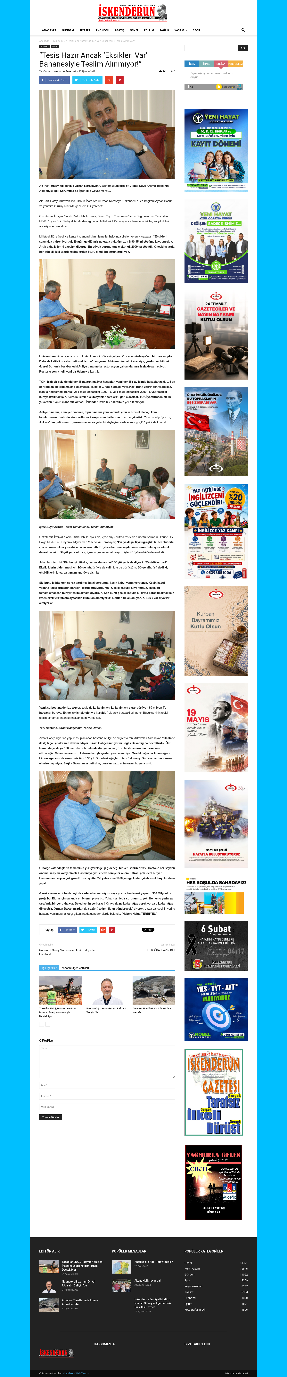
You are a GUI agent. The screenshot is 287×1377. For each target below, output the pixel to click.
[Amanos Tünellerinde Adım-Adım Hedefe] (154, 990)
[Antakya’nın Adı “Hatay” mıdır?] (121, 1267)
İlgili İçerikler (49, 968)
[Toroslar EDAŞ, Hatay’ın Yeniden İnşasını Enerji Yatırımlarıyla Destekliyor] (60, 990)
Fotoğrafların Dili (195, 1309)
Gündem (68, 30)
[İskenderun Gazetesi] (143, 13)
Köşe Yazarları (193, 1286)
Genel (134, 30)
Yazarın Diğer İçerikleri (75, 968)
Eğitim (149, 30)
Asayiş (119, 30)
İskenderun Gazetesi (64, 71)
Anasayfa (49, 30)
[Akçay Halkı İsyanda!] (121, 1285)
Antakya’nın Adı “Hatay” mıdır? (154, 1261)
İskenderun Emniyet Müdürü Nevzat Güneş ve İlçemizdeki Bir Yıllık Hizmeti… (153, 1303)
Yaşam (179, 30)
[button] (243, 30)
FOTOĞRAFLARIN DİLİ (161, 950)
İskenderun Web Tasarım (76, 1373)
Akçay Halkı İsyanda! (148, 1280)
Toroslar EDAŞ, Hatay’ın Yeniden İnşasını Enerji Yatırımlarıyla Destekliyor (57, 1012)
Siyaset (85, 30)
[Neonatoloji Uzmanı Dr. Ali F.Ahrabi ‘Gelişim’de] (107, 990)
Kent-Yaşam (192, 1268)
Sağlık (164, 30)
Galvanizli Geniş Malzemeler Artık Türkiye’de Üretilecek (67, 952)
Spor (196, 30)
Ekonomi (102, 30)
